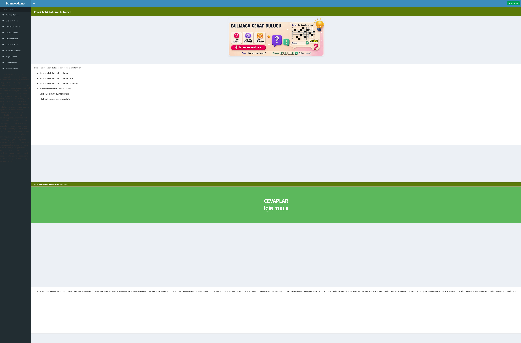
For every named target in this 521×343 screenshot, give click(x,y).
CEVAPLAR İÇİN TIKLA (276, 204)
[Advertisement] (276, 123)
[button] (34, 3)
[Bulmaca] (276, 37)
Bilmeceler (514, 3)
